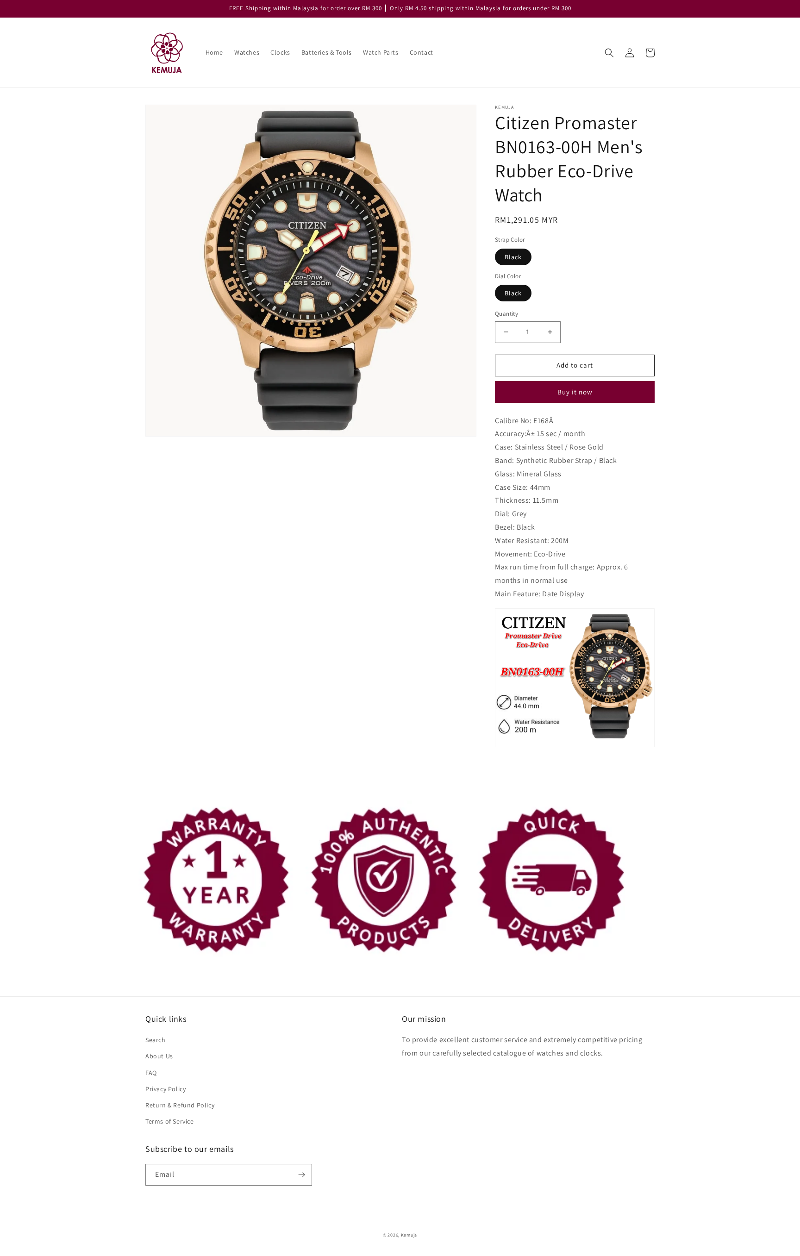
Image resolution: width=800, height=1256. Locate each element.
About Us (159, 1056)
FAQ (151, 1073)
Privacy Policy (165, 1089)
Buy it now (575, 391)
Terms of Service (169, 1121)
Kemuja (409, 1235)
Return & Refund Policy (179, 1105)
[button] (609, 53)
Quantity (506, 314)
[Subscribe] (301, 1175)
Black (513, 257)
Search (155, 1040)
